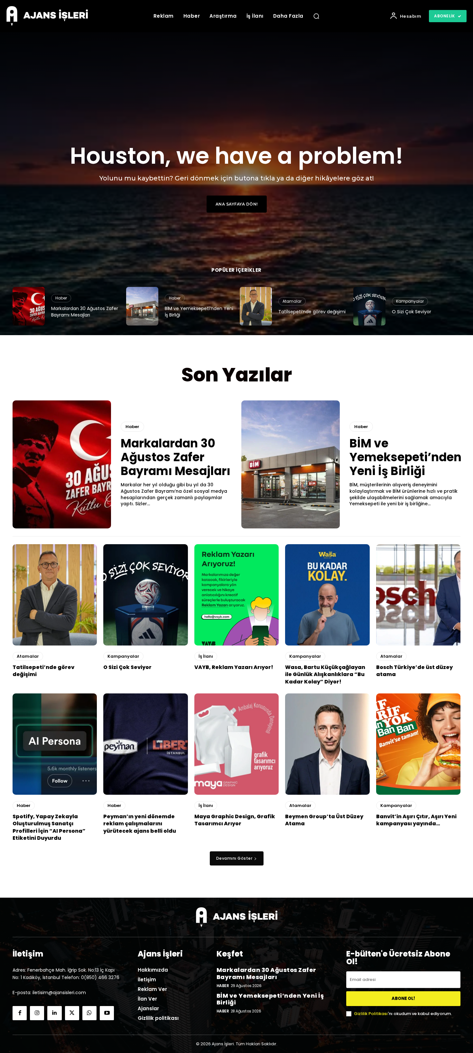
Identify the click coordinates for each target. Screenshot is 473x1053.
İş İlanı (206, 656)
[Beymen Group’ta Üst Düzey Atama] (327, 744)
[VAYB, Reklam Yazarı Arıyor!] (236, 595)
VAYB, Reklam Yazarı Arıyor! (233, 667)
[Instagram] (37, 1013)
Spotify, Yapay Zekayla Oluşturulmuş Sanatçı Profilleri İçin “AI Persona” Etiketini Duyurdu (49, 827)
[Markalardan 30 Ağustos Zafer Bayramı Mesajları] (29, 306)
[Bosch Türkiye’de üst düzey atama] (418, 595)
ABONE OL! (403, 998)
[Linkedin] (54, 1013)
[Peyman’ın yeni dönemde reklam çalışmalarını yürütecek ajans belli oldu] (145, 744)
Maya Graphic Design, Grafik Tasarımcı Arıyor (234, 820)
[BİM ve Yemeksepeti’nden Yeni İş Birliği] (142, 306)
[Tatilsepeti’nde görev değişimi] (256, 306)
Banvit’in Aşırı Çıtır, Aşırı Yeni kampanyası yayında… (416, 820)
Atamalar (292, 301)
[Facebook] (20, 1013)
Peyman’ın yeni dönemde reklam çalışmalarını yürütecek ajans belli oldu (139, 824)
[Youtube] (107, 1013)
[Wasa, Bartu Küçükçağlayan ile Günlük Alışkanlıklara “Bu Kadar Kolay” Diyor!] (327, 595)
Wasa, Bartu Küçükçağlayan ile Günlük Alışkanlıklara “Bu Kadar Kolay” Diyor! (325, 674)
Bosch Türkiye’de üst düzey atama (414, 671)
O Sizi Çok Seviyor (411, 311)
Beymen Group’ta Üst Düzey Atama (324, 820)
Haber (61, 298)
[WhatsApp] (89, 1013)
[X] (72, 1013)
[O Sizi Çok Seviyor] (369, 306)
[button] (316, 16)
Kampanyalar (410, 301)
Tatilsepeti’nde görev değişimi (312, 311)
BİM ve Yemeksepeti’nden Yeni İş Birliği (199, 311)
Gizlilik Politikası (371, 1014)
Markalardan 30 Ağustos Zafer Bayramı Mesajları (84, 311)
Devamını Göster (234, 858)
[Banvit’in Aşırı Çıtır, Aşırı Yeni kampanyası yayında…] (418, 744)
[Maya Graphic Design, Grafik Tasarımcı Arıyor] (236, 744)
